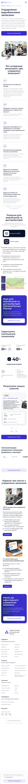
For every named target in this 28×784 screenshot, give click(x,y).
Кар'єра (3, 692)
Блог (16, 690)
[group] (14, 409)
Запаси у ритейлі (5, 665)
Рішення (8, 5)
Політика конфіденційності (14, 720)
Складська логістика (20, 668)
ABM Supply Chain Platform (7, 702)
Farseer (16, 656)
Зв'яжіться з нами (5, 711)
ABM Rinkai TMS (18, 651)
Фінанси (3, 675)
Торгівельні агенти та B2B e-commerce (20, 676)
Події (16, 688)
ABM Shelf (3, 647)
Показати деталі (9, 777)
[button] (11, 431)
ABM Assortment (5, 649)
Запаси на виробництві (20, 665)
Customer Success (5, 688)
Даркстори (17, 672)
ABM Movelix (4, 656)
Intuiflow (17, 649)
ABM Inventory (4, 644)
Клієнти (17, 692)
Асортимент (4, 670)
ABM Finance (4, 654)
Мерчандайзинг (5, 668)
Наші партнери (5, 690)
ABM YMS (17, 647)
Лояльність (4, 672)
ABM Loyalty (4, 651)
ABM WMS (17, 644)
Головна (3, 5)
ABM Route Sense (19, 654)
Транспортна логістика (20, 670)
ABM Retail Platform (6, 704)
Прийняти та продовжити (14, 780)
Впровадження (5, 685)
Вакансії (17, 685)
